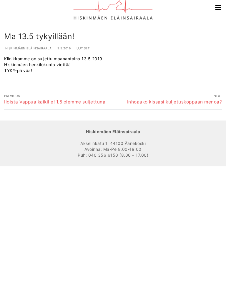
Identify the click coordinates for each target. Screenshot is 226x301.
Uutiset (82, 48)
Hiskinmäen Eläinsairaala (28, 48)
